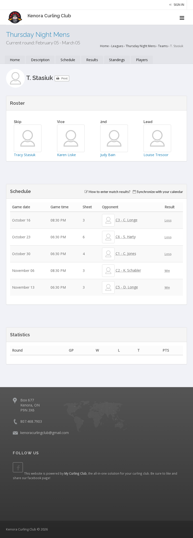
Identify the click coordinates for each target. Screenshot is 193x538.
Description (40, 59)
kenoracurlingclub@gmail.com (44, 432)
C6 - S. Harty (126, 236)
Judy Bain (107, 154)
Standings (117, 59)
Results (92, 59)
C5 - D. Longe (127, 287)
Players (142, 59)
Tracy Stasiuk (24, 154)
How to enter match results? (109, 192)
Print (64, 78)
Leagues (117, 46)
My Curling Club (75, 473)
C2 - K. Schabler (128, 270)
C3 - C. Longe (126, 220)
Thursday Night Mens (141, 46)
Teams (163, 46)
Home (104, 46)
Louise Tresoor (155, 154)
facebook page (39, 478)
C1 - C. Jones (126, 253)
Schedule (68, 59)
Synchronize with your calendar (160, 192)
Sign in (178, 5)
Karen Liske (66, 154)
